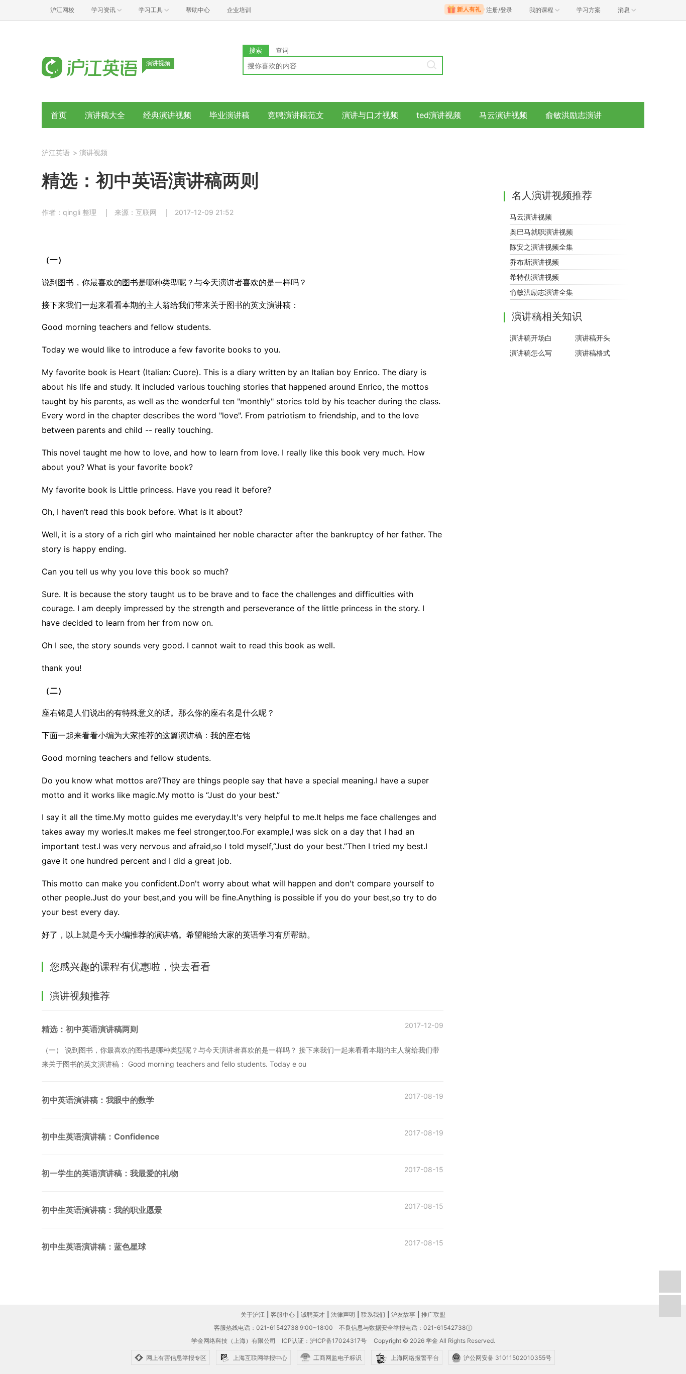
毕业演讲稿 (229, 115)
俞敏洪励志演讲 (573, 115)
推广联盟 (433, 1314)
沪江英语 (56, 152)
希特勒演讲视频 (534, 277)
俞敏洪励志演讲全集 (541, 292)
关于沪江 (253, 1314)
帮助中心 (198, 10)
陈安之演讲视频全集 (541, 247)
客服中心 (283, 1314)
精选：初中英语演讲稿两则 (90, 1029)
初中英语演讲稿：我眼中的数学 (98, 1100)
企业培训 (239, 10)
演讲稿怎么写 (531, 353)
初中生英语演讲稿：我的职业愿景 (102, 1210)
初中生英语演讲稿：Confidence (101, 1136)
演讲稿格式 (592, 353)
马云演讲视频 (503, 115)
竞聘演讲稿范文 (296, 115)
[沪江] (104, 66)
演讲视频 (93, 152)
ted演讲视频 (438, 115)
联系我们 (373, 1314)
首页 (59, 115)
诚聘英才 (313, 1314)
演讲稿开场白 (531, 337)
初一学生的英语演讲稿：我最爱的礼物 (110, 1173)
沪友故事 (403, 1314)
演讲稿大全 (105, 115)
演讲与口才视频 (370, 115)
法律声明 (343, 1314)
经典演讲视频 (167, 115)
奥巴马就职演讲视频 (541, 231)
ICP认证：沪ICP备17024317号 (324, 1340)
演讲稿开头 (592, 337)
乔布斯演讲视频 (534, 262)
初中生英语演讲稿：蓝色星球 (94, 1246)
